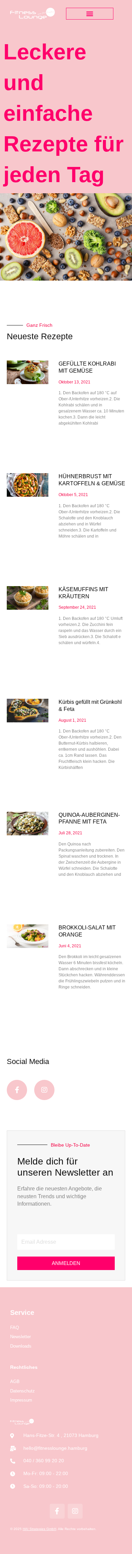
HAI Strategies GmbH (39, 1529)
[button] (89, 14)
